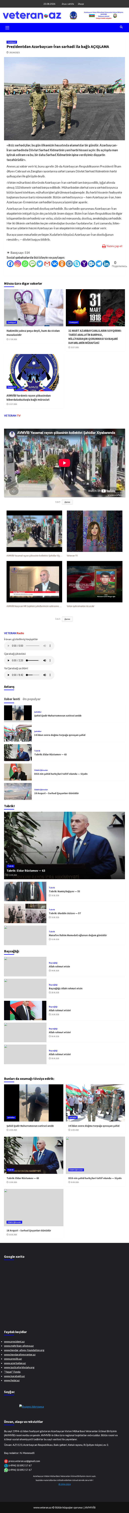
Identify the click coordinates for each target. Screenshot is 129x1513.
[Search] (121, 27)
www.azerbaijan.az (15, 1363)
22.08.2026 (13, 875)
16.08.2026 (55, 895)
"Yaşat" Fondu (12, 1371)
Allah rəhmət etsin (59, 966)
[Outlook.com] (91, 263)
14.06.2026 (55, 1014)
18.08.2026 (75, 1182)
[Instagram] (17, 263)
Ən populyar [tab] (32, 699)
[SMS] (32, 263)
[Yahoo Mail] (84, 263)
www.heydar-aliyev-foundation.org (24, 1350)
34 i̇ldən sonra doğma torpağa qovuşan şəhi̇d (59, 735)
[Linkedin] (106, 263)
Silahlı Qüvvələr (41, 770)
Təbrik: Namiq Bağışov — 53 (64, 891)
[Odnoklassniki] (62, 263)
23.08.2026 (13, 1130)
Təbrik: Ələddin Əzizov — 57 (65, 913)
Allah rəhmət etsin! (60, 1010)
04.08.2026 (55, 970)
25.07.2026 (75, 347)
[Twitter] (39, 263)
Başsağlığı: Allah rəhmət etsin (65, 988)
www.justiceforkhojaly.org (19, 1367)
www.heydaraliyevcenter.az (20, 1354)
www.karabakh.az (14, 1376)
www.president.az (14, 1341)
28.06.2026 (55, 992)
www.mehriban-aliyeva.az (19, 1345)
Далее (67, 502)
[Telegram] (99, 263)
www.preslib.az (13, 1358)
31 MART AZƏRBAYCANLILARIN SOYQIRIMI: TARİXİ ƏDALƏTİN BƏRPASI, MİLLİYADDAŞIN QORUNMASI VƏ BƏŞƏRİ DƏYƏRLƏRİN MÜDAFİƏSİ (95, 337)
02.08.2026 (55, 939)
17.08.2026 (13, 339)
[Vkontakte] (54, 263)
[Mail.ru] (69, 263)
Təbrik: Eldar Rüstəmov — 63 (50, 754)
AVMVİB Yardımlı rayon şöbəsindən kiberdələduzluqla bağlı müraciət (29, 397)
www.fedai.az (12, 1380)
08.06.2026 (55, 1036)
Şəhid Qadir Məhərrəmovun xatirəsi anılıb (57, 715)
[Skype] (76, 263)
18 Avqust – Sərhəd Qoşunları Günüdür (56, 793)
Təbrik (37, 751)
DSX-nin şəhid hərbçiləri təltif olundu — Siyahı (61, 773)
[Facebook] (10, 263)
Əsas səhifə (68, 3)
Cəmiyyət (12, 42)
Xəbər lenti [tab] (12, 699)
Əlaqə (81, 3)
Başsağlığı (53, 963)
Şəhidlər (37, 712)
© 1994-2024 (64, 1484)
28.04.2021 (14, 52)
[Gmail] (47, 263)
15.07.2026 (13, 404)
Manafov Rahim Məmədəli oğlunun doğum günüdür (78, 935)
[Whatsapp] (25, 263)
